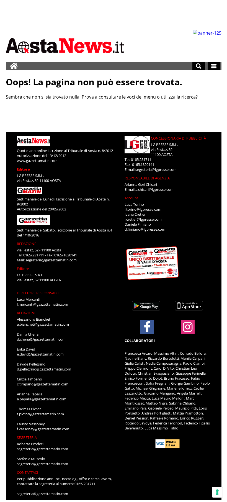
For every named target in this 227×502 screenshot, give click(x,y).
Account (131, 197)
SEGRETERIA (27, 437)
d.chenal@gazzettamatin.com (41, 339)
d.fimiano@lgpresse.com (145, 229)
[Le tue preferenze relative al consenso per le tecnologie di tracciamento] (217, 492)
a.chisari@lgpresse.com (154, 189)
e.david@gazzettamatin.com (40, 354)
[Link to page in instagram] (187, 330)
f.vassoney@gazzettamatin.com (43, 428)
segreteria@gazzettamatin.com (51, 260)
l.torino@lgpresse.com (143, 209)
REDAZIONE (26, 243)
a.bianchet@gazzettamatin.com (43, 324)
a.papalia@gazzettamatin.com (41, 399)
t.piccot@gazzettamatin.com (40, 413)
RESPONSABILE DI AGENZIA (147, 178)
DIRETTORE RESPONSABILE (39, 292)
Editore (23, 169)
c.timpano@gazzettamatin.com (42, 384)
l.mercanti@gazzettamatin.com (42, 304)
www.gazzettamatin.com (37, 160)
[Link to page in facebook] (147, 326)
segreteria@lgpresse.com (156, 169)
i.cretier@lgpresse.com (143, 219)
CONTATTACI (27, 472)
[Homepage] (13, 66)
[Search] (198, 66)
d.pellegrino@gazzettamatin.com (44, 369)
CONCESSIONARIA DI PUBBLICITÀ (178, 138)
